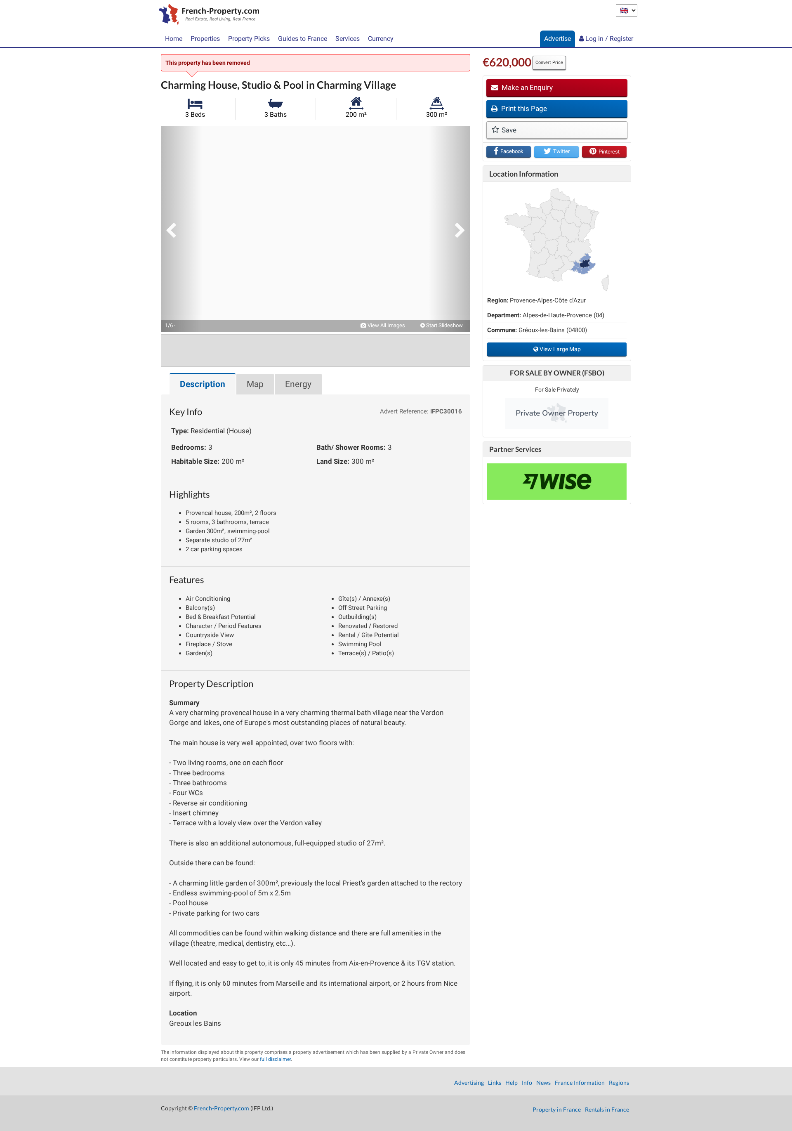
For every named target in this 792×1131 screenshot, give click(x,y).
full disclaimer (275, 1059)
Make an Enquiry (526, 87)
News (543, 1082)
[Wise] (557, 481)
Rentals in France (607, 1109)
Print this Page (523, 108)
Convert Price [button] (549, 62)
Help (511, 1082)
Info (527, 1082)
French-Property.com (221, 1108)
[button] (181, 229)
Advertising (469, 1082)
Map (255, 384)
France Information (580, 1082)
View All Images (385, 325)
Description (202, 384)
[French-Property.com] (207, 15)
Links (494, 1082)
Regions (619, 1082)
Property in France (557, 1109)
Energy (298, 384)
